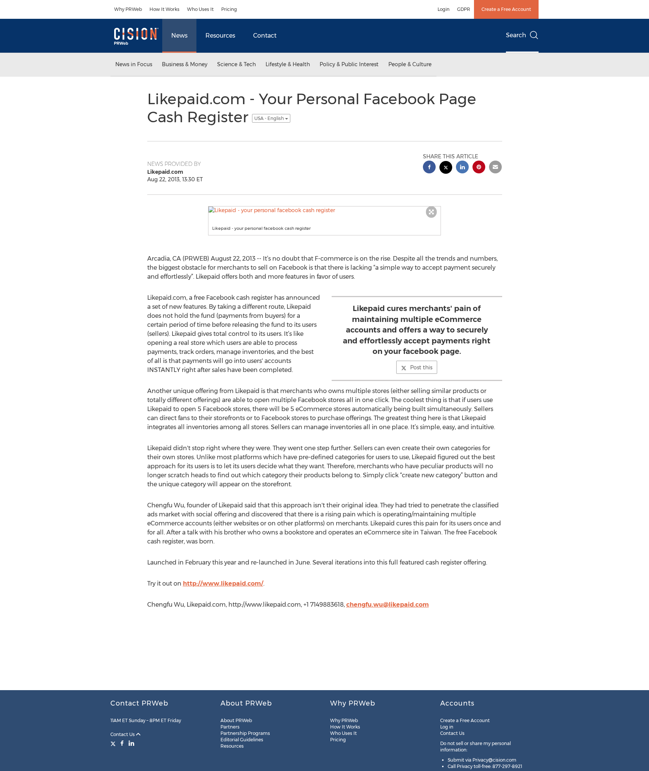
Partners (230, 727)
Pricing (229, 9)
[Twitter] (114, 743)
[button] (324, 210)
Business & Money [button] (184, 64)
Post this (421, 367)
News (179, 35)
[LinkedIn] (131, 743)
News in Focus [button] (133, 64)
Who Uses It (200, 9)
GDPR (463, 9)
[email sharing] (495, 168)
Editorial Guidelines (241, 739)
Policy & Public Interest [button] (349, 64)
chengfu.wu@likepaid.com (387, 604)
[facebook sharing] (429, 168)
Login (444, 9)
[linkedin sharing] (462, 168)
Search (516, 35)
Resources (220, 35)
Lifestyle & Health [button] (288, 64)
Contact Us (123, 734)
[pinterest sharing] (478, 168)
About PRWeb (236, 720)
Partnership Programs (245, 733)
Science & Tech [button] (236, 64)
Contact (264, 35)
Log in (446, 727)
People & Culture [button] (410, 64)
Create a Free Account (506, 9)
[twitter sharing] (445, 168)
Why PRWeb (128, 9)
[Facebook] (122, 743)
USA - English (269, 118)
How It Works (164, 9)
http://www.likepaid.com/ (223, 583)
